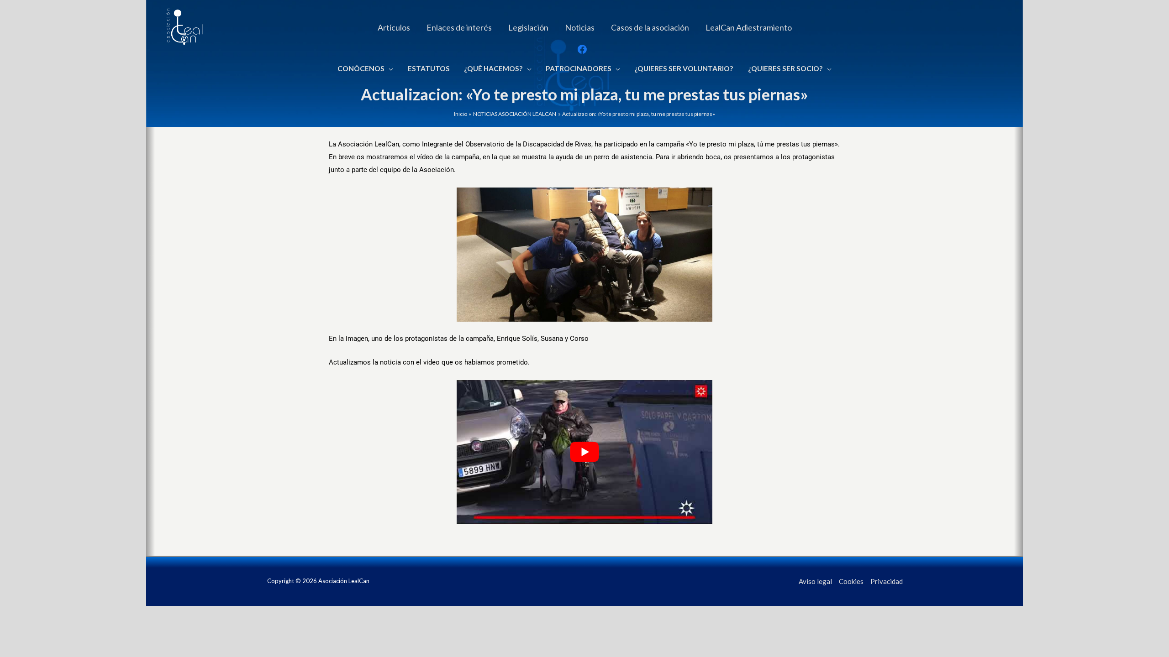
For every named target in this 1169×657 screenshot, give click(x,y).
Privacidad (886, 581)
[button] (388, 68)
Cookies (851, 581)
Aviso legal (815, 581)
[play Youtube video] (584, 452)
